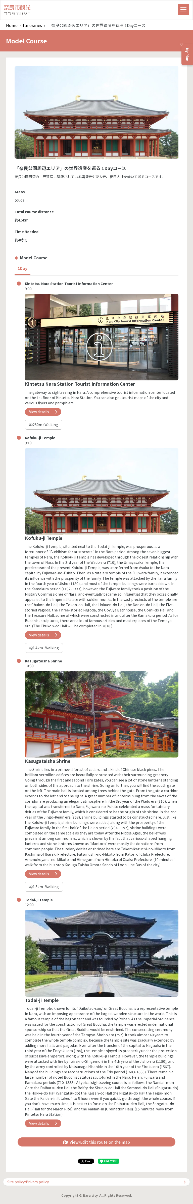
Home (12, 25)
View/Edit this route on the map (100, 1142)
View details (39, 411)
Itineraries (32, 25)
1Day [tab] (22, 268)
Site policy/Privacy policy (28, 1181)
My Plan (185, 52)
